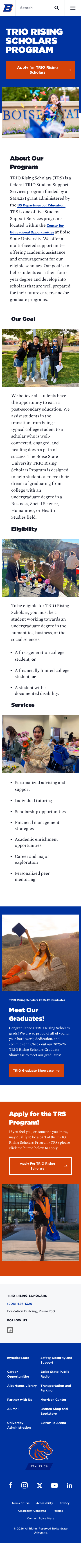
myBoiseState (18, 1358)
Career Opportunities (18, 1374)
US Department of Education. (41, 205)
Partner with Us (19, 1399)
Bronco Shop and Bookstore (54, 1411)
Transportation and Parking (55, 1388)
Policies (58, 1510)
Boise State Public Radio (54, 1374)
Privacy (65, 1503)
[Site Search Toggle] (57, 8)
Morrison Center (53, 1399)
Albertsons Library (22, 1385)
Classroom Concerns (32, 1510)
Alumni (12, 1409)
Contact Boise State (40, 1518)
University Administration (19, 1425)
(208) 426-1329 (19, 1304)
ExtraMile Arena (53, 1423)
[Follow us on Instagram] (10, 1330)
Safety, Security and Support (56, 1360)
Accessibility (44, 1503)
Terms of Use (20, 1503)
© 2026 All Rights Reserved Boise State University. (41, 1530)
